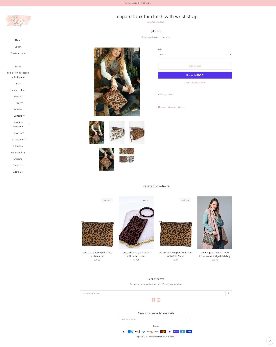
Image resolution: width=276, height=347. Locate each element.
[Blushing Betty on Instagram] (158, 300)
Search (156, 326)
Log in (18, 47)
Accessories (18, 139)
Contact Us (18, 165)
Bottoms (18, 116)
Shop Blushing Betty (156, 22)
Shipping (18, 159)
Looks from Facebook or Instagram (18, 75)
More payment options (195, 82)
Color (160, 49)
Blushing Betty (154, 336)
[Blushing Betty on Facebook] (153, 300)
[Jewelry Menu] (23, 133)
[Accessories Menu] (25, 139)
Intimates (18, 146)
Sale (18, 83)
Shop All (18, 96)
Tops (18, 103)
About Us (18, 172)
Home (18, 66)
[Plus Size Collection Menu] (28, 124)
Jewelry (18, 133)
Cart (19, 40)
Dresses (18, 109)
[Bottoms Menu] (23, 116)
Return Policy (18, 152)
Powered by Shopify (168, 336)
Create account (17, 53)
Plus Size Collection (18, 124)
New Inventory (18, 90)
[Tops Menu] (22, 103)
